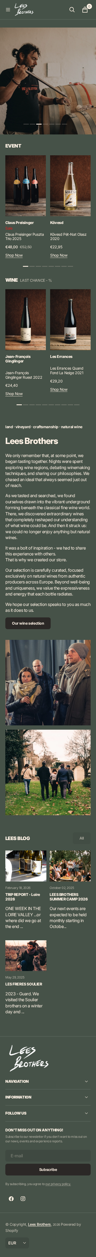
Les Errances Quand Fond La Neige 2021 (66, 370)
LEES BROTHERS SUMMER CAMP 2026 (68, 896)
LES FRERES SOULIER (23, 984)
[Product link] (25, 185)
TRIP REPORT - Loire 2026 (22, 896)
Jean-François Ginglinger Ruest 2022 (23, 375)
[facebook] (11, 1199)
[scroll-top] (87, 1247)
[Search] (72, 10)
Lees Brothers (39, 1224)
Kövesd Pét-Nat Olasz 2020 (68, 236)
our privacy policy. (58, 1184)
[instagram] (23, 1199)
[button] (8, 9)
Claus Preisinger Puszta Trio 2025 (24, 236)
